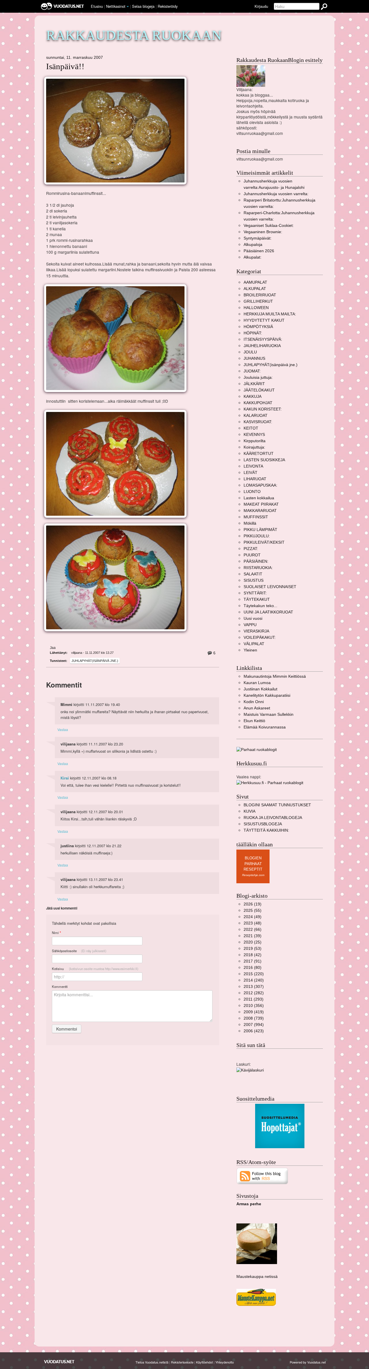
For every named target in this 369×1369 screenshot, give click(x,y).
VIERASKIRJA (256, 631)
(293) (253, 999)
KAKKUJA (252, 396)
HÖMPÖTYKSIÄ (258, 327)
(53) (252, 948)
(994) (254, 1024)
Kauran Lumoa (257, 683)
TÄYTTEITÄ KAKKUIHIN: (266, 830)
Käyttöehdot (204, 1362)
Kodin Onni (254, 702)
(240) (254, 980)
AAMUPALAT (255, 282)
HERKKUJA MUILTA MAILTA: (270, 314)
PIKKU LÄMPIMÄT (260, 530)
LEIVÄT (250, 472)
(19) (252, 904)
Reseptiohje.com (253, 875)
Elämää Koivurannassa (265, 727)
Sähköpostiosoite (79, 950)
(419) (254, 1012)
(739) (254, 1018)
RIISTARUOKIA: (258, 568)
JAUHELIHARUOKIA (262, 346)
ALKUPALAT (255, 289)
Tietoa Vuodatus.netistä (151, 1362)
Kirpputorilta (255, 441)
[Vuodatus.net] (59, 1362)
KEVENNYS (254, 434)
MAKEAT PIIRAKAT (261, 504)
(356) (254, 1005)
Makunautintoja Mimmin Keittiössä (275, 676)
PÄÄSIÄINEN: (256, 561)
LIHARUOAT (255, 479)
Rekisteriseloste (182, 1362)
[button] (128, 6)
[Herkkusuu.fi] (269, 782)
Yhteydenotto (224, 1362)
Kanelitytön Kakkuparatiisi (267, 695)
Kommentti (60, 986)
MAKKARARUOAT (260, 511)
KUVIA (249, 811)
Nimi (56, 932)
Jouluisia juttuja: (258, 377)
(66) (252, 929)
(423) (254, 1031)
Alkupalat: (252, 257)
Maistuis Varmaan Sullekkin (268, 714)
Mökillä (250, 523)
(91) (252, 961)
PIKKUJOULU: (257, 536)
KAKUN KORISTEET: (263, 409)
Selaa (143, 6)
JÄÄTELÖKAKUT (259, 390)
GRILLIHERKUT (258, 301)
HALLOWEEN (256, 308)
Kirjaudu (261, 6)
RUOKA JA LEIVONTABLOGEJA (273, 818)
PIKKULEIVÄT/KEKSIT (264, 542)
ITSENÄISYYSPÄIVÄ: (263, 339)
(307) (254, 986)
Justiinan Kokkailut (260, 689)
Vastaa (62, 729)
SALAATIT (253, 574)
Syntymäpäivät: (258, 238)
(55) (252, 910)
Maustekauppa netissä (257, 1276)
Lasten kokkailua (259, 498)
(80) (252, 967)
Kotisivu (95, 968)
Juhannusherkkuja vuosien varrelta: (276, 194)
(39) (252, 936)
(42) (252, 955)
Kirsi (65, 778)
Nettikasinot (115, 6)
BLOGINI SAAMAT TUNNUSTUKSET (277, 805)
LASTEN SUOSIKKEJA (264, 460)
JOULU (250, 352)
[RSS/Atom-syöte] (262, 1176)
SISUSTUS (253, 580)
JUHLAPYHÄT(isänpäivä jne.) (94, 660)
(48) (252, 923)
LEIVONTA (253, 466)
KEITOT (251, 428)
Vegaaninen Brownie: (263, 232)
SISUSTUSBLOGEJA (263, 824)
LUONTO (252, 491)
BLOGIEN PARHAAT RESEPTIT (253, 863)
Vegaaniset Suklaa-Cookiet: (269, 225)
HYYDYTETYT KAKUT (264, 320)
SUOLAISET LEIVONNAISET (270, 587)
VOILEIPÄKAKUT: (260, 637)
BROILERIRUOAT (260, 295)
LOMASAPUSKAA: (260, 485)
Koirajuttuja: (254, 447)
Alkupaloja (253, 244)
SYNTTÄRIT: (255, 593)
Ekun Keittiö (254, 721)
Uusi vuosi (253, 618)
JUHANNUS (254, 358)
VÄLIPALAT (254, 644)
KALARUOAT (256, 415)
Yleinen (250, 650)
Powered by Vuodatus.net (308, 1362)
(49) (252, 917)
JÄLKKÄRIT (254, 384)
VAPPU (250, 625)
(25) (252, 942)
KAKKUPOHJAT (258, 403)
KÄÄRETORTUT (259, 453)
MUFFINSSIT (256, 517)
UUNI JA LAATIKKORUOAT (268, 612)
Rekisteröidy (168, 6)
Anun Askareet (257, 708)
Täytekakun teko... (260, 606)
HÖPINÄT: (253, 333)
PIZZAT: (251, 549)
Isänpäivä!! (65, 66)
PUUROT (252, 555)
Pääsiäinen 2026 (259, 251)
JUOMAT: (252, 371)
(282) (254, 993)
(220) (254, 974)
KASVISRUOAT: (258, 422)
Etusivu (97, 6)
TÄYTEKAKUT (257, 599)
